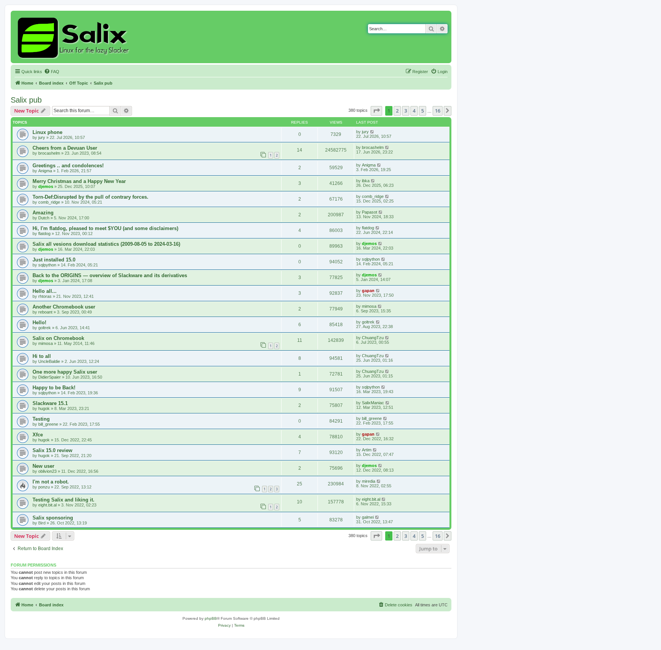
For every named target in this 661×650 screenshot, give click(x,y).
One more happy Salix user (65, 372)
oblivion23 (47, 471)
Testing (41, 419)
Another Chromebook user (64, 307)
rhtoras (45, 296)
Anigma (45, 170)
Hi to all (42, 356)
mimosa (369, 306)
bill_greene (48, 424)
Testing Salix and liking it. (63, 500)
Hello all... (45, 291)
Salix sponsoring (53, 518)
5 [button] (422, 110)
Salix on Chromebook (58, 338)
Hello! (39, 322)
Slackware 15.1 (50, 403)
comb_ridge (49, 202)
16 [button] (437, 110)
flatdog (44, 233)
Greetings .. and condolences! (68, 165)
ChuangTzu (373, 337)
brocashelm (49, 153)
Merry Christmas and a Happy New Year (79, 181)
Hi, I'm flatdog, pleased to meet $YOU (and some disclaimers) (105, 228)
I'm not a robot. (51, 482)
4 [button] (414, 110)
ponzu (44, 487)
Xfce (38, 435)
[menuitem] (51, 71)
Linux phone (47, 132)
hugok (44, 408)
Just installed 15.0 (54, 260)
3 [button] (405, 110)
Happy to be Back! (54, 387)
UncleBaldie (49, 361)
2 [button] (397, 110)
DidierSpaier (49, 377)
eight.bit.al (47, 505)
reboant (45, 312)
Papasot (369, 212)
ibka (366, 180)
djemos (45, 186)
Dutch (43, 218)
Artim (366, 449)
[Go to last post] (372, 131)
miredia (368, 481)
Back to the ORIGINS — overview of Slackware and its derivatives (110, 275)
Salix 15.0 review (52, 450)
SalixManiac (373, 402)
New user (43, 466)
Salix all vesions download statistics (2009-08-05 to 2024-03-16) (106, 244)
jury (41, 137)
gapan (368, 290)
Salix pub (26, 100)
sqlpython (47, 265)
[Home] (74, 37)
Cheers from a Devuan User (65, 148)
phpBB (211, 618)
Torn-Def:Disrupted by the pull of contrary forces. (90, 197)
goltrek (44, 327)
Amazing (43, 213)
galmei (368, 517)
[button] (376, 110)
